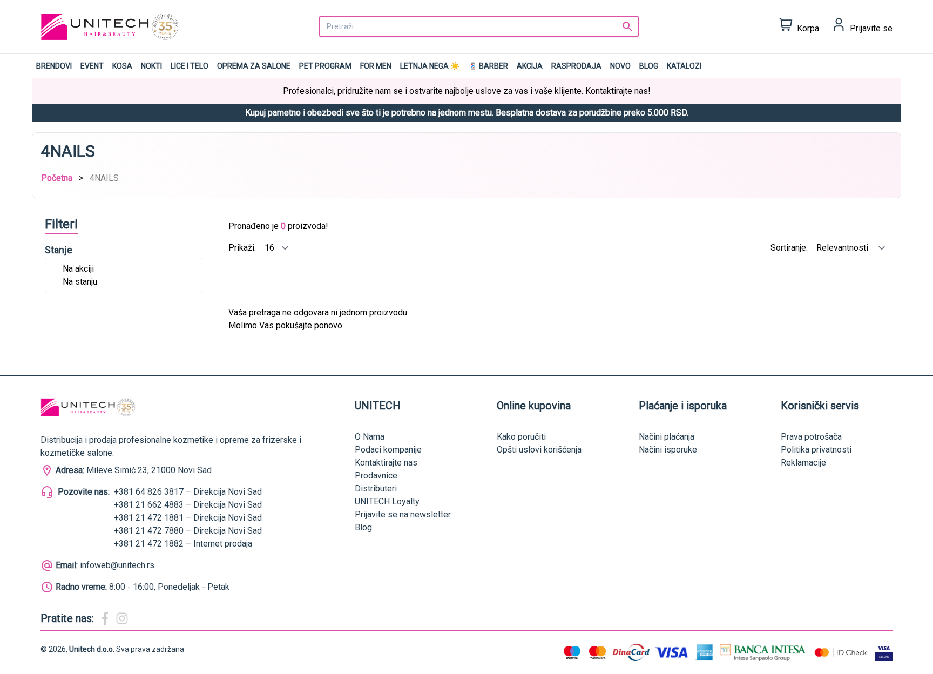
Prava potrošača (811, 437)
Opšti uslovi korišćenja (539, 449)
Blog (648, 66)
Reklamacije (803, 462)
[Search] (627, 26)
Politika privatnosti (816, 449)
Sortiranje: (790, 247)
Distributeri (376, 488)
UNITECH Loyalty (387, 501)
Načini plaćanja (666, 437)
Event (92, 66)
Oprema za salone (253, 66)
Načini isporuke (668, 449)
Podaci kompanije (388, 449)
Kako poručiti (521, 437)
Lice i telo (189, 66)
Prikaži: (243, 247)
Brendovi (54, 66)
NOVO (620, 66)
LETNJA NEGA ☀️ (429, 66)
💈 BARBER (488, 66)
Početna (56, 178)
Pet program (325, 66)
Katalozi (684, 66)
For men (375, 66)
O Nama (369, 437)
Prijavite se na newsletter (403, 514)
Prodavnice (376, 475)
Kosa (122, 66)
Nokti (151, 66)
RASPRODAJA (576, 66)
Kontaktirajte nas (386, 462)
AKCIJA (530, 66)
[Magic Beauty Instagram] (122, 618)
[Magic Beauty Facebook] (104, 618)
